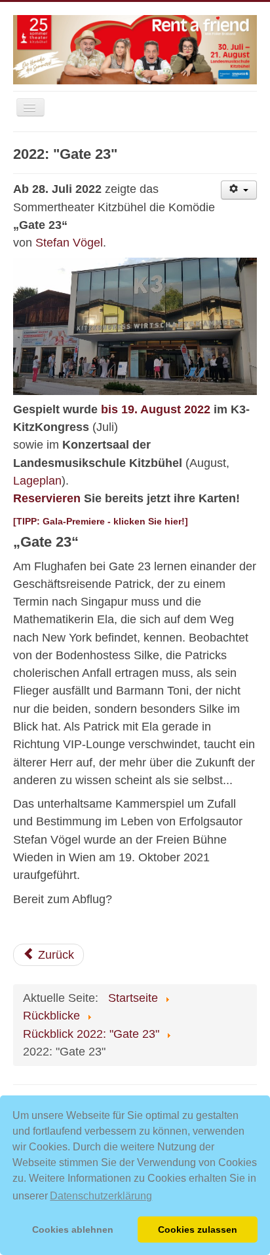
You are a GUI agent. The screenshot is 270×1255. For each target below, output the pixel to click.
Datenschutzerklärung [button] (101, 1195)
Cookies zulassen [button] (197, 1229)
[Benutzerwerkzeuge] (239, 190)
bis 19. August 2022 (155, 409)
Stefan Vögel (69, 242)
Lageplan (37, 480)
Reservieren (47, 498)
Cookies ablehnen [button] (72, 1229)
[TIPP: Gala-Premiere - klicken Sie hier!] (100, 521)
